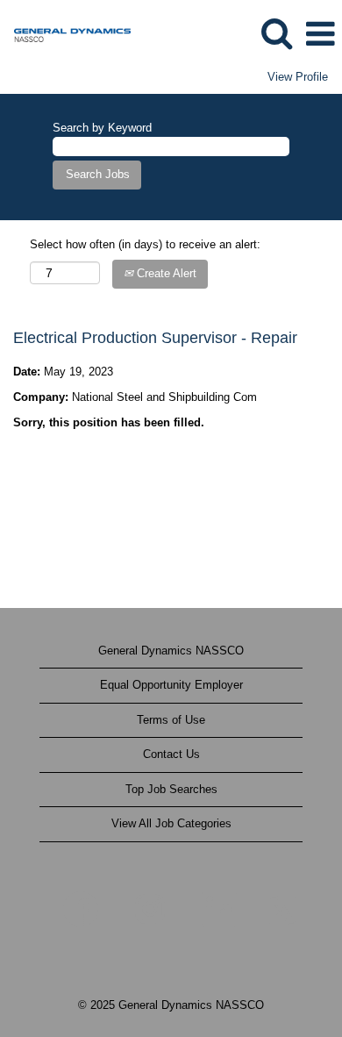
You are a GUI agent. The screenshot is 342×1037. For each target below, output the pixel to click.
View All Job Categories (171, 823)
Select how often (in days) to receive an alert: (145, 244)
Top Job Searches (171, 789)
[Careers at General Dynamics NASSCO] (66, 32)
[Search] (276, 33)
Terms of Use (171, 719)
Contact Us (171, 754)
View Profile (297, 76)
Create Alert (164, 273)
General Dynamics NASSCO (171, 650)
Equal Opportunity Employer (171, 684)
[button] (320, 34)
